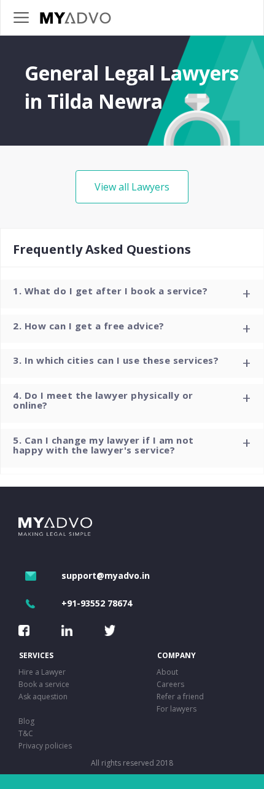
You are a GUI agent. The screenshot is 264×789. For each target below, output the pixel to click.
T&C (25, 733)
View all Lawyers (132, 187)
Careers (170, 684)
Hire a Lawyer (42, 672)
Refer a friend (180, 696)
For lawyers (176, 709)
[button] (132, 294)
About (167, 672)
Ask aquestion (43, 696)
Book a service (43, 684)
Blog (26, 721)
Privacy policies (45, 745)
